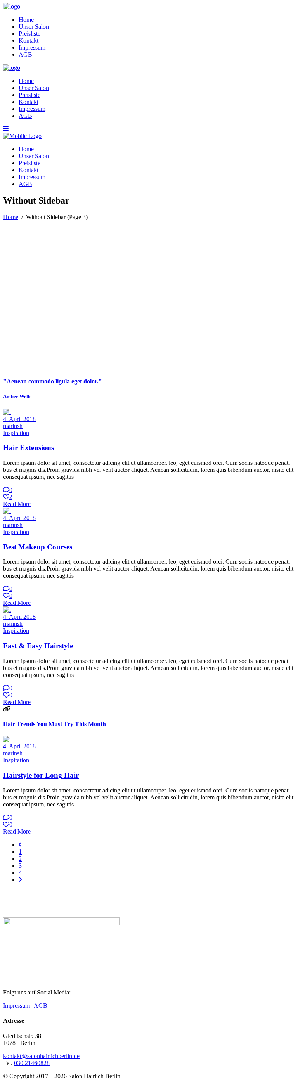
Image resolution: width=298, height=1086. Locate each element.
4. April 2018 (19, 419)
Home (10, 217)
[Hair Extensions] (7, 412)
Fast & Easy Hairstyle (38, 646)
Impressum (16, 1005)
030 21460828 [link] (32, 1063)
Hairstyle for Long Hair (41, 775)
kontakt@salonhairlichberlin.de (41, 1056)
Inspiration (16, 433)
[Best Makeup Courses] (7, 511)
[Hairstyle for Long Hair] (7, 739)
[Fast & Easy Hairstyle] (7, 609)
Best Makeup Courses (37, 547)
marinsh (13, 426)
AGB (40, 1005)
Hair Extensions (28, 448)
